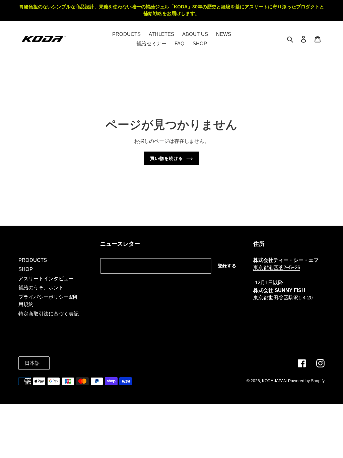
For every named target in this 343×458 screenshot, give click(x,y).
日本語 (32, 363)
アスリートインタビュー (46, 278)
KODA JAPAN (274, 381)
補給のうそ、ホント (41, 287)
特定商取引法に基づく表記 (48, 314)
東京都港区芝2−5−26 (276, 267)
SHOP (25, 269)
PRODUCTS (32, 260)
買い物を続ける (166, 158)
